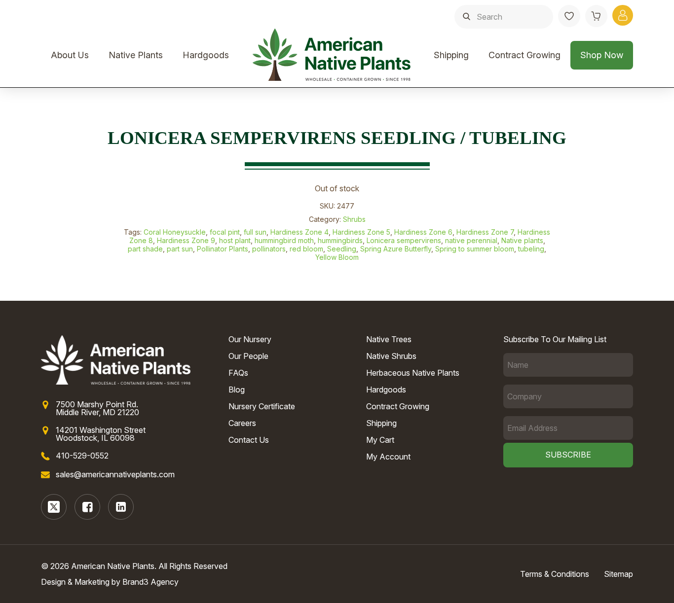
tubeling (531, 249)
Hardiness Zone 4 (299, 232)
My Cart (380, 440)
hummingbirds (340, 240)
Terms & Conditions (554, 574)
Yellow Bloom (337, 257)
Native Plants (136, 55)
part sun (180, 249)
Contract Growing (524, 55)
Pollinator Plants (222, 249)
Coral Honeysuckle (175, 232)
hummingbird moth (284, 240)
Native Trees (389, 339)
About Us (70, 55)
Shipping (451, 55)
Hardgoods (206, 55)
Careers (242, 423)
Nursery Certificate (261, 406)
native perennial (471, 240)
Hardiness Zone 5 (361, 232)
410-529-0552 (82, 456)
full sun (255, 232)
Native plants (522, 240)
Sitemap (618, 574)
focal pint (225, 232)
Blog (236, 389)
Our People (248, 356)
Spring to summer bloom (474, 249)
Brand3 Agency (150, 582)
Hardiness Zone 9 (186, 240)
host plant (235, 240)
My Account (388, 456)
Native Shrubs (391, 356)
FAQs (238, 373)
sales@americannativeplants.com (115, 474)
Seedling (341, 249)
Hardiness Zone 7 (485, 232)
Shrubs (354, 219)
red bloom (306, 249)
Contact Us (248, 440)
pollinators (269, 249)
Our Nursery (249, 339)
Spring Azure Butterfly (395, 249)
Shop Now (601, 55)
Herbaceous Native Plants (412, 373)
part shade (145, 249)
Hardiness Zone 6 (423, 232)
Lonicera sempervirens (404, 240)
